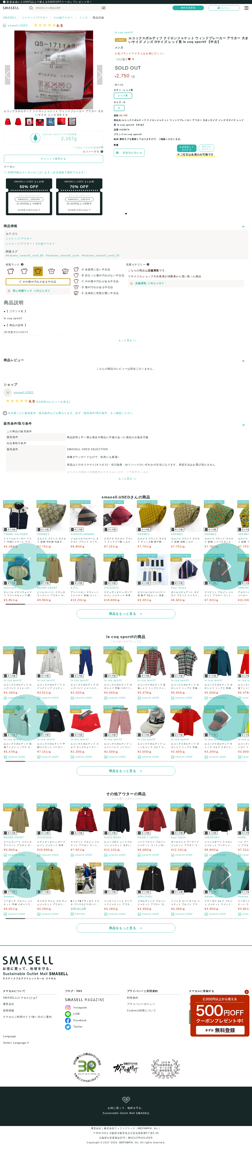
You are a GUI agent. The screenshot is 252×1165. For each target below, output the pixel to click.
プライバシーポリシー (141, 1004)
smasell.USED (18, 25)
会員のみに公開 (78, 908)
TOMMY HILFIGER (16, 534)
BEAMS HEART (47, 587)
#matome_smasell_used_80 (25, 255)
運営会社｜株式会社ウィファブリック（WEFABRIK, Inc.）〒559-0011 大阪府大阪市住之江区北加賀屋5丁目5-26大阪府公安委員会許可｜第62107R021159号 (126, 1133)
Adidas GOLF (213, 896)
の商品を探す (31, 290)
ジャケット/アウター (19, 238)
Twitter (78, 1026)
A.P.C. (75, 587)
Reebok (9, 896)
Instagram (80, 1007)
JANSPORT (212, 837)
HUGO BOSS (112, 837)
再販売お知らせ (132, 152)
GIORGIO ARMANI (82, 534)
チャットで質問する (53, 158)
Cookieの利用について (141, 1010)
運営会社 (8, 1004)
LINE (76, 1013)
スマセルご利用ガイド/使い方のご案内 (27, 1016)
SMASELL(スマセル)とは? (20, 997)
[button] (99, 75)
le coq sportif (124, 32)
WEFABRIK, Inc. (129, 1142)
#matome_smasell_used (63, 255)
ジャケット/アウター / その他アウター (30, 243)
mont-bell (10, 587)
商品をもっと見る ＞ (126, 613)
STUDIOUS (111, 587)
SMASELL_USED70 (79, 199)
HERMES (43, 534)
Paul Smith (178, 837)
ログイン (225, 8)
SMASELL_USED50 (29, 199)
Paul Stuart (178, 587)
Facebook (80, 1020)
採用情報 (8, 1010)
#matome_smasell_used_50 (101, 255)
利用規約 (132, 997)
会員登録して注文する (186, 148)
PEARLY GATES (148, 837)
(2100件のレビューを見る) (53, 401)
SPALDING (145, 896)
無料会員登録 (188, 7)
